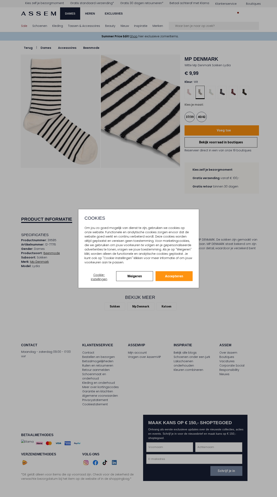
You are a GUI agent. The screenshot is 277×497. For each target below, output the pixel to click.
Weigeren (134, 276)
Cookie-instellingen (99, 277)
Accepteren (174, 276)
